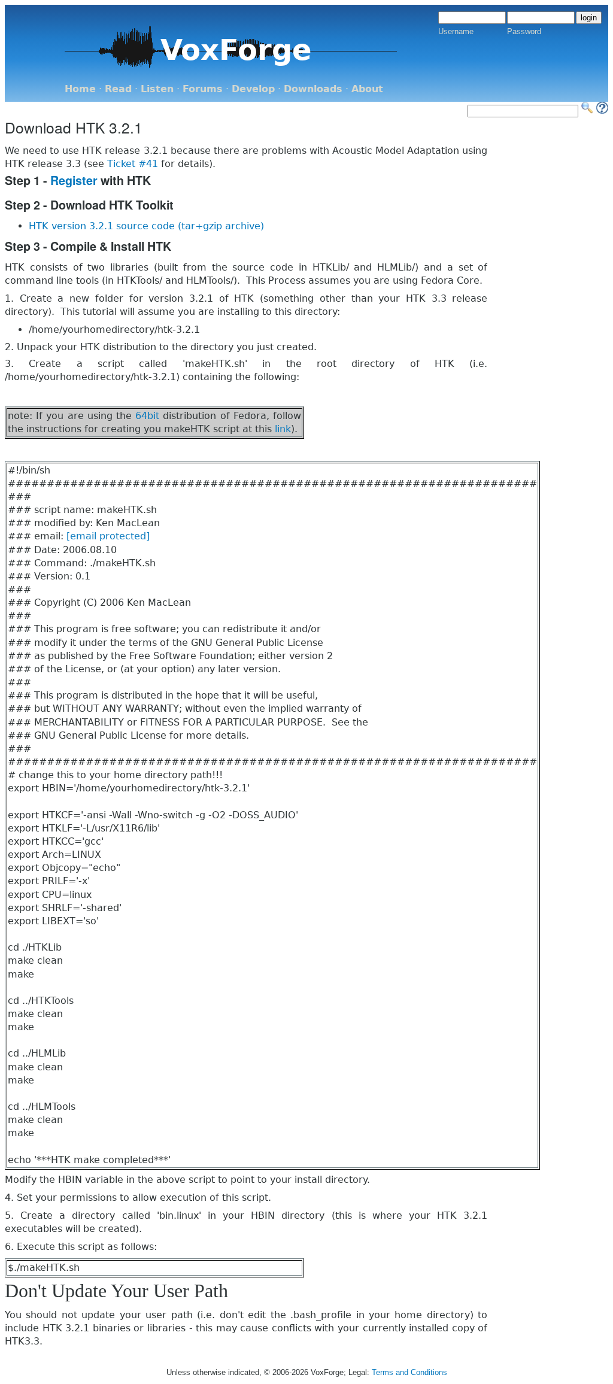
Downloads (313, 89)
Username (456, 31)
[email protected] (108, 536)
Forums (203, 89)
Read (118, 89)
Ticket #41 (132, 163)
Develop (253, 89)
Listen (157, 89)
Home (80, 89)
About (367, 89)
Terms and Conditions (409, 1372)
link (283, 429)
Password (524, 31)
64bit (147, 415)
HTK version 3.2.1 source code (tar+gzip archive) (146, 226)
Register (74, 180)
